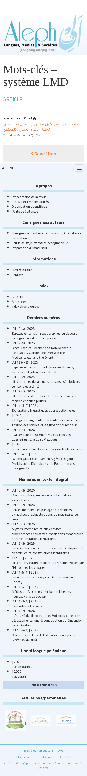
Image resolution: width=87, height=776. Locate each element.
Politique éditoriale (25, 211)
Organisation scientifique (29, 206)
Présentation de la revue (29, 197)
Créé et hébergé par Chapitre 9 (24, 763)
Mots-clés (19, 301)
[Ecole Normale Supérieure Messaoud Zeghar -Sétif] (15, 720)
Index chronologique (26, 306)
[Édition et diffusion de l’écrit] (41, 720)
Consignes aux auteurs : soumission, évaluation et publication (47, 235)
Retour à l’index (45, 153)
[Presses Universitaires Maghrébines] (66, 720)
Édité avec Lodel (60, 763)
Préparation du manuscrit (30, 248)
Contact (17, 275)
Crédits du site (22, 270)
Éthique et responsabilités (30, 201)
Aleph (7, 167)
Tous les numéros (42, 685)
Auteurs (17, 297)
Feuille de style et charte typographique (40, 243)
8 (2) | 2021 (34, 135)
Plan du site (24, 757)
